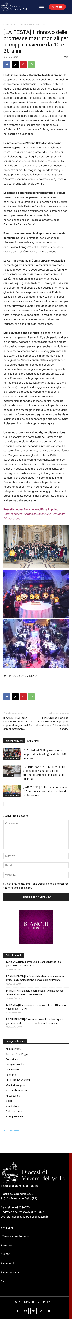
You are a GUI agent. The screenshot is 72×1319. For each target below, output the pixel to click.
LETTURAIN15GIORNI (18, 1080)
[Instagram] (26, 1311)
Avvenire (6, 1245)
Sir (2, 1281)
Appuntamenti (13, 1048)
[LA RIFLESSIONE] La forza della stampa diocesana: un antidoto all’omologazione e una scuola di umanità (35, 978)
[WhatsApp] (31, 64)
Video (9, 1100)
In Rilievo (9, 775)
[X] (15, 64)
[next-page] (11, 804)
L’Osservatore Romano (15, 1236)
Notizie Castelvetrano (11, 1130)
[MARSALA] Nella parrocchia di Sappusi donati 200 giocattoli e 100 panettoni (45, 754)
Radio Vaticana (10, 1272)
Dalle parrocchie (37, 24)
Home (6, 24)
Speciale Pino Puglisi (17, 1054)
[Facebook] (6, 64)
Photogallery (13, 1095)
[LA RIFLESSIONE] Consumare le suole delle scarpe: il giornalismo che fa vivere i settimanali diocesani (34, 1021)
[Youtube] (49, 1311)
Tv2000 (5, 1254)
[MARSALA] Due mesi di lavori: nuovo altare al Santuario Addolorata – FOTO (36, 1007)
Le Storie (11, 1074)
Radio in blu (8, 1263)
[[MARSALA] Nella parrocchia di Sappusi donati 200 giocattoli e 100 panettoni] (12, 754)
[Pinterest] (23, 64)
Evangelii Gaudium (16, 1064)
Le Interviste (13, 1069)
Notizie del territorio (17, 1090)
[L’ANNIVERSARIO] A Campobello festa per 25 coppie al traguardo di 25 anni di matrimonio (17, 723)
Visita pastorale (14, 1116)
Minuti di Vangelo (15, 1085)
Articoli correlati (14, 741)
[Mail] (33, 1311)
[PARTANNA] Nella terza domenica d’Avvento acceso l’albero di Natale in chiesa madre (45, 791)
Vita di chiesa (19, 24)
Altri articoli (33, 741)
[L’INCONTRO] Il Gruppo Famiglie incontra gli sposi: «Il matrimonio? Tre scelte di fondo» (52, 723)
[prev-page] (5, 804)
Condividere (12, 1059)
